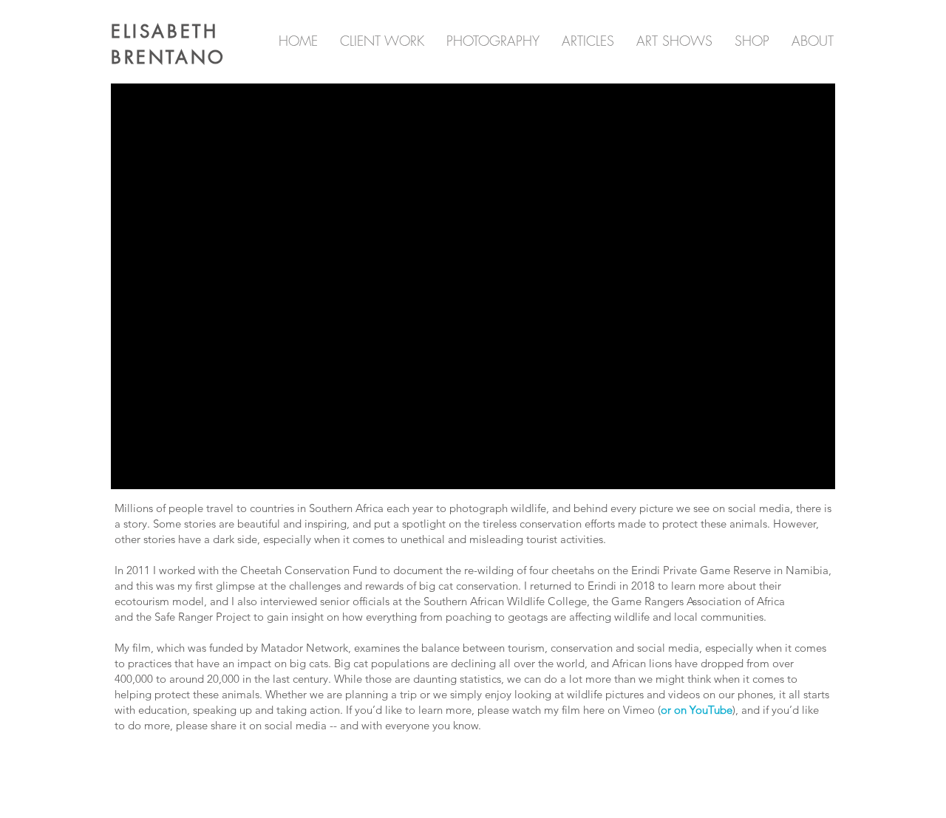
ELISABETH (164, 31)
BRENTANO (168, 57)
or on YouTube (696, 710)
